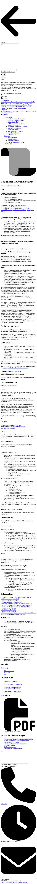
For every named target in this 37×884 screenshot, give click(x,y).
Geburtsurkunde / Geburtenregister (13, 684)
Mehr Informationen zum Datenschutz (11, 93)
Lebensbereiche (5, 100)
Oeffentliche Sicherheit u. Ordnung (18, 105)
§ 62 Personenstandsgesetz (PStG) (10, 600)
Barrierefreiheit (23, 882)
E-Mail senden (5, 879)
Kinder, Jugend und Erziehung (20, 103)
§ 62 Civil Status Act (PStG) (8, 610)
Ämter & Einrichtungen (16, 142)
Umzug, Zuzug (21, 108)
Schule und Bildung (15, 106)
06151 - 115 (4, 804)
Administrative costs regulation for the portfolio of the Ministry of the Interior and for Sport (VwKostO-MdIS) (18, 613)
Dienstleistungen (5, 111)
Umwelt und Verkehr (11, 108)
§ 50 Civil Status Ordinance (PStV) (10, 611)
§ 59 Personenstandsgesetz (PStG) (10, 599)
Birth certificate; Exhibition (8, 428)
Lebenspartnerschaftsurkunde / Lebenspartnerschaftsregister (12, 687)
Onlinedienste (4, 114)
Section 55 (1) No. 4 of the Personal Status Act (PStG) (15, 606)
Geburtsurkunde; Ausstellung (17, 426)
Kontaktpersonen (15, 111)
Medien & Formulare (25, 111)
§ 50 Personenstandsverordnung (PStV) (11, 602)
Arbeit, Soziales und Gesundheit (10, 102)
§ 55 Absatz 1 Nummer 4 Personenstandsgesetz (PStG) (16, 597)
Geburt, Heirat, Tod (6, 103)
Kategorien (4, 109)
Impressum (15, 882)
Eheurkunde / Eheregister (11, 681)
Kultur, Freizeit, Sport (13, 125)
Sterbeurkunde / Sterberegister (12, 691)
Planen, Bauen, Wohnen (14, 128)
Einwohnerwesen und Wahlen (27, 102)
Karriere (3, 882)
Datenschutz (9, 882)
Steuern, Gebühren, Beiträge (15, 131)
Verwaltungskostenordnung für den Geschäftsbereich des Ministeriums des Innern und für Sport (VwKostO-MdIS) (16, 604)
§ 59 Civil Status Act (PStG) (8, 608)
